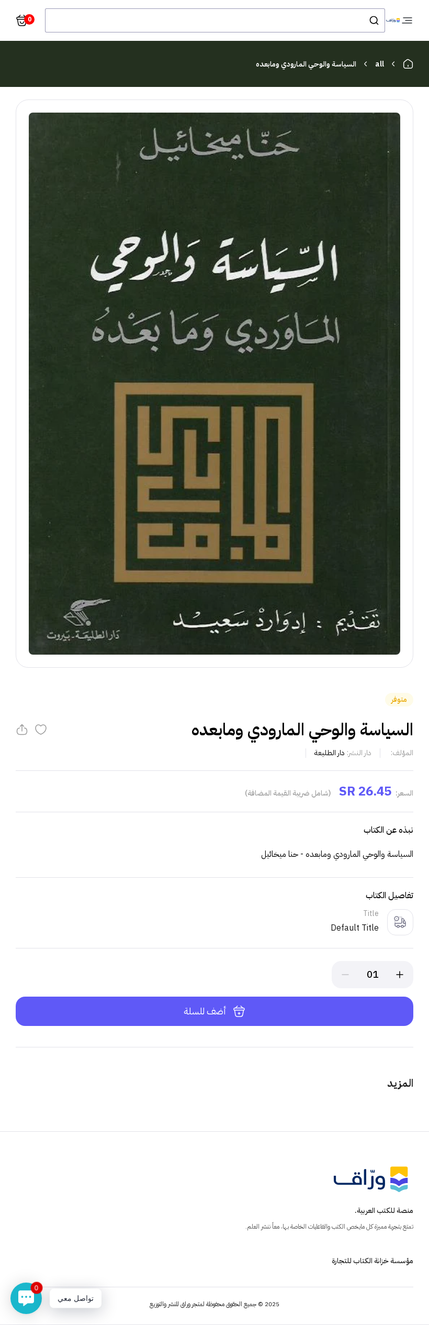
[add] (399, 974)
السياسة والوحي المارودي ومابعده (306, 64)
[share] (22, 729)
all (379, 64)
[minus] (345, 974)
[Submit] (373, 20)
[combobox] (215, 20)
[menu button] (407, 20)
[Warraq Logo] (393, 20)
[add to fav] (41, 729)
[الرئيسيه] (408, 64)
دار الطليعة (329, 752)
